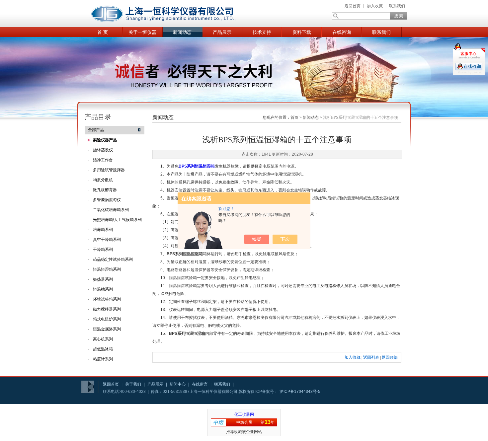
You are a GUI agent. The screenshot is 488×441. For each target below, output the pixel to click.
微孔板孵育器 (105, 189)
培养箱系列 (103, 229)
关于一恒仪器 (142, 32)
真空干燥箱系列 (107, 239)
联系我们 (397, 6)
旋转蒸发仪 (103, 150)
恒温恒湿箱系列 (107, 269)
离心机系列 (103, 339)
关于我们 (133, 384)
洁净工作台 (103, 160)
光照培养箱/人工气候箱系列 (117, 219)
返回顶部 (390, 357)
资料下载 (301, 32)
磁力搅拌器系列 (107, 309)
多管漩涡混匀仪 (107, 199)
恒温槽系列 (103, 289)
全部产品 (96, 129)
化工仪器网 (244, 414)
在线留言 (200, 384)
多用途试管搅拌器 (109, 170)
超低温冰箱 (103, 349)
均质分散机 (103, 180)
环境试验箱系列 (107, 299)
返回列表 (371, 357)
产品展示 (222, 32)
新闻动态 (182, 32)
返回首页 (353, 6)
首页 (294, 117)
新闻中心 (178, 384)
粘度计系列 (103, 359)
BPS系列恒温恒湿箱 (197, 166)
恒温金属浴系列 (107, 329)
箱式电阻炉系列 (107, 319)
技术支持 (262, 32)
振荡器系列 (103, 279)
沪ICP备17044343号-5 (300, 391)
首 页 (102, 32)
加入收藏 (375, 6)
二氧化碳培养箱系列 (111, 209)
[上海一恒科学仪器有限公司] (164, 13)
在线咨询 (341, 32)
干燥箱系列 (103, 249)
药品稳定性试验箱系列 (113, 259)
